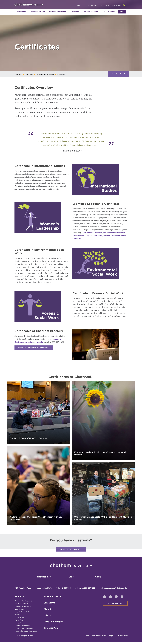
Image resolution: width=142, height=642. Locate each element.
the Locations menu (75, 14)
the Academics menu (15, 14)
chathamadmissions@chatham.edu (113, 588)
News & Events (109, 12)
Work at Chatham (52, 596)
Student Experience (57, 12)
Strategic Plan (19, 617)
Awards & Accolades (22, 612)
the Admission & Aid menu (35, 14)
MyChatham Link (115, 603)
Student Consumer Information (26, 631)
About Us (19, 596)
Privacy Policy (122, 636)
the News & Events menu (109, 14)
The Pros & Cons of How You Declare (28, 438)
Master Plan (18, 620)
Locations (75, 12)
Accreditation (19, 623)
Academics (21, 12)
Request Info (44, 576)
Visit (78, 5)
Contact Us (116, 5)
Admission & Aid (38, 12)
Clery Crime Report (53, 621)
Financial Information (22, 625)
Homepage (18, 74)
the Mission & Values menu (90, 14)
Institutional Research (22, 606)
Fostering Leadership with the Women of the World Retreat (100, 453)
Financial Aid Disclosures (24, 628)
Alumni (91, 5)
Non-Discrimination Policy (96, 636)
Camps (107, 5)
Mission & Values (91, 12)
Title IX (47, 615)
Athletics (99, 5)
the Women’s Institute (92, 233)
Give (84, 5)
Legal (111, 636)
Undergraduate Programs (45, 74)
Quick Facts (19, 609)
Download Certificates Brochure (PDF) (35, 348)
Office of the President (23, 601)
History (17, 615)
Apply (122, 12)
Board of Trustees (21, 604)
